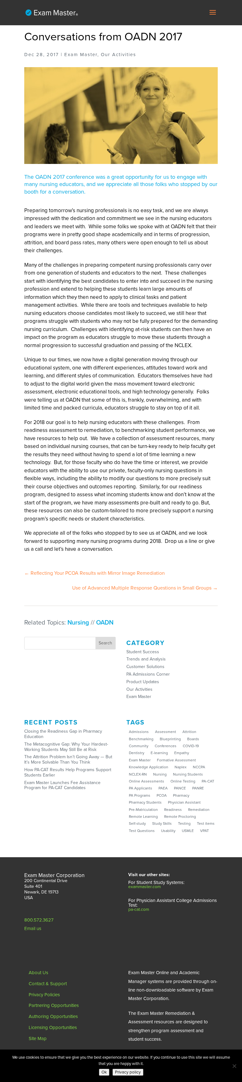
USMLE (188, 831)
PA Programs (139, 795)
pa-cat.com (138, 909)
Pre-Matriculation (143, 809)
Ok (104, 1072)
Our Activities (139, 689)
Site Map (38, 1038)
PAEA (163, 788)
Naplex (181, 767)
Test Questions (142, 831)
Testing (184, 823)
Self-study (137, 823)
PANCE (180, 788)
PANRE (198, 788)
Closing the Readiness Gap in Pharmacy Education (63, 734)
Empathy (181, 753)
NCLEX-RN (138, 774)
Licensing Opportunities (53, 1027)
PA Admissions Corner (148, 674)
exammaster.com (144, 886)
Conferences (165, 746)
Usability (168, 831)
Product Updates (142, 681)
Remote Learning (143, 816)
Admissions (139, 732)
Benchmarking (141, 739)
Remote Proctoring (180, 816)
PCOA (162, 795)
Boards (193, 739)
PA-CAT (208, 781)
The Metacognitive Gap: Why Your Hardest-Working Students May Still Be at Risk (66, 747)
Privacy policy (128, 1072)
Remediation (199, 809)
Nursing (78, 622)
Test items (206, 823)
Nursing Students (188, 774)
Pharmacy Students (145, 802)
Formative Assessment (176, 760)
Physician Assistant (184, 802)
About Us (38, 972)
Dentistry (136, 753)
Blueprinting (170, 739)
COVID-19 (191, 746)
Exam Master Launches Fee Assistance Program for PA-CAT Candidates (62, 785)
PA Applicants (140, 788)
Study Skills (162, 823)
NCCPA (199, 767)
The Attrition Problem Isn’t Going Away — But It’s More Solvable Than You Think (68, 759)
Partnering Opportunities (54, 1005)
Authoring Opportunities (53, 1016)
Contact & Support (48, 983)
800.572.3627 (39, 920)
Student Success (142, 651)
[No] (234, 1066)
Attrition (189, 732)
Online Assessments (146, 781)
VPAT (204, 831)
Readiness (173, 809)
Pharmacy (181, 795)
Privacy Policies (44, 995)
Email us (32, 928)
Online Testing (182, 781)
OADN (104, 622)
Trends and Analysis (146, 659)
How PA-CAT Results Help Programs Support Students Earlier (67, 772)
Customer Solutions (145, 666)
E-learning (159, 753)
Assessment (165, 732)
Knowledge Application (148, 767)
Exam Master (138, 696)
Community (138, 746)
